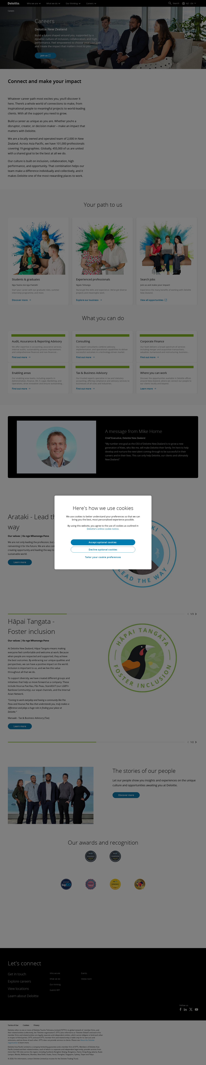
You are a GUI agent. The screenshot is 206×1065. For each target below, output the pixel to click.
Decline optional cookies (103, 549)
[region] (103, 532)
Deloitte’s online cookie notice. (103, 528)
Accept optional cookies (103, 542)
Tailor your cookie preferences (103, 557)
